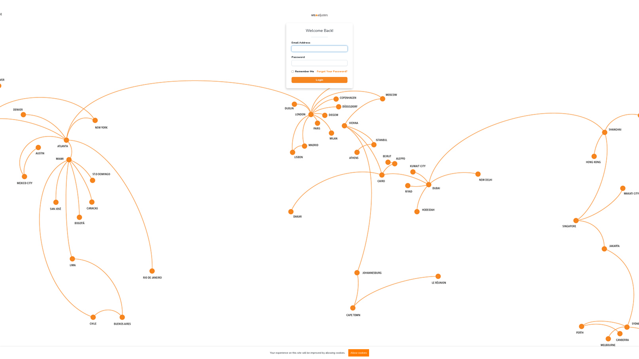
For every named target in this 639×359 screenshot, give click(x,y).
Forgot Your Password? (332, 71)
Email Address (301, 42)
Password (298, 57)
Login (319, 80)
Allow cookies (358, 353)
